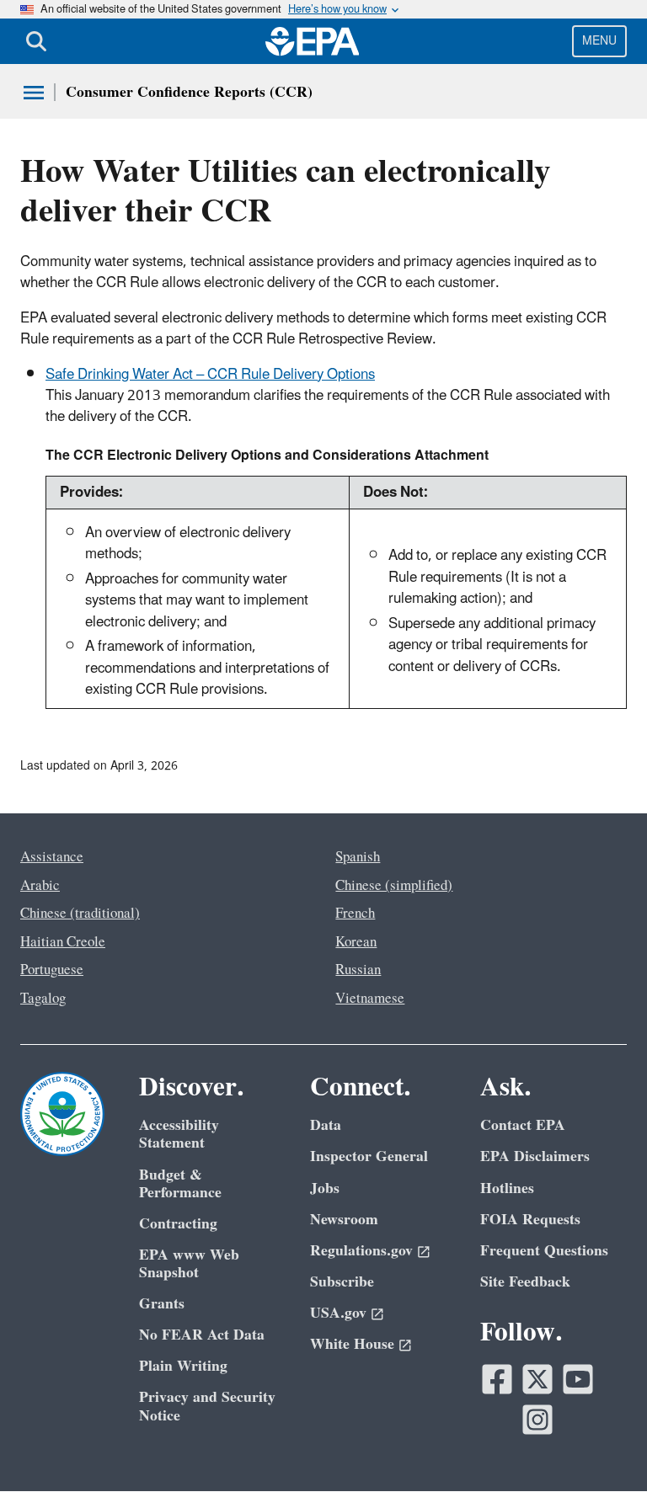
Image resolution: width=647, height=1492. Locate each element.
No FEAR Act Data (202, 1335)
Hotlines (507, 1188)
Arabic (40, 886)
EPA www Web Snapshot (189, 1264)
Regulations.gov (361, 1251)
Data (325, 1125)
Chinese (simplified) (393, 886)
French (355, 913)
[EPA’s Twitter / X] (537, 1379)
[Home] (312, 41)
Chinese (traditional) (80, 913)
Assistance (51, 857)
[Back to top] (600, 1445)
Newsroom (344, 1219)
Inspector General (369, 1156)
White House (352, 1344)
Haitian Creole (62, 942)
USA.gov (338, 1313)
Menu (599, 41)
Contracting (178, 1224)
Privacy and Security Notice (207, 1406)
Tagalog (43, 998)
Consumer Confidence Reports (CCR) (189, 92)
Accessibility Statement (179, 1134)
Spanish (357, 857)
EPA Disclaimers (535, 1156)
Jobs (325, 1188)
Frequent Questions (544, 1251)
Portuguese (51, 970)
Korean (356, 942)
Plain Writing (183, 1366)
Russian (358, 970)
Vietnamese (369, 998)
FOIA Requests (530, 1219)
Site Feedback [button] (525, 1282)
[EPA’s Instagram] (537, 1419)
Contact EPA (522, 1125)
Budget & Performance (180, 1184)
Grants (161, 1304)
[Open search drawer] (36, 41)
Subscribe (342, 1282)
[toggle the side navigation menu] (33, 92)
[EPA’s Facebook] (497, 1379)
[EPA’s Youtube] (578, 1379)
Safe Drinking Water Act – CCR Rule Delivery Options (210, 375)
